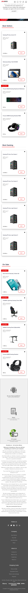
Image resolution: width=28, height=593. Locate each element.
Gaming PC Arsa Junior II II (9, 35)
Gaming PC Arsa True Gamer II (10, 181)
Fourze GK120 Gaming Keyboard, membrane (14, 88)
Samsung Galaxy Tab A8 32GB (10, 61)
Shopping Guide (14, 565)
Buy (21, 52)
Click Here (4, 19)
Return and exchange (14, 574)
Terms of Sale (14, 569)
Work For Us (14, 554)
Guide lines (14, 557)
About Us (14, 548)
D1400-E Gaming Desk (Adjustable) (11, 327)
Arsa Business (14, 540)
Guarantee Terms (14, 571)
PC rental (14, 425)
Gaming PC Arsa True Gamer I (10, 154)
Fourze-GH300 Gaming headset (10, 354)
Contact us (14, 382)
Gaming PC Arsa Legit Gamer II (10, 235)
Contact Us (14, 552)
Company (14, 531)
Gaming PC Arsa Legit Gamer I (10, 208)
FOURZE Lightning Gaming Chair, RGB (12, 300)
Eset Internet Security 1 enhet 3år (11, 273)
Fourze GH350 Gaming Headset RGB (12, 115)
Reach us (14, 559)
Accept (14, 11)
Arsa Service (14, 535)
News (14, 403)
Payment (14, 576)
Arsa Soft (14, 537)
